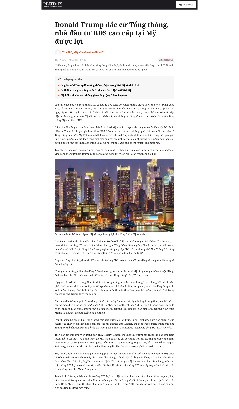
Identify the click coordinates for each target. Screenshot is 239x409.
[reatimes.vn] (53, 5)
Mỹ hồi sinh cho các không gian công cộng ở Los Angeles (94, 95)
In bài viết (188, 4)
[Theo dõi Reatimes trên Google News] (166, 60)
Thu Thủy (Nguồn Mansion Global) (82, 52)
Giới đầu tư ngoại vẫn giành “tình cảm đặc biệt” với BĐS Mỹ (96, 90)
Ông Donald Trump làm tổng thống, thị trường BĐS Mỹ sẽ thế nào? (100, 85)
